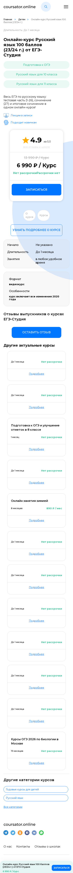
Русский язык (14, 798)
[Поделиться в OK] (20, 832)
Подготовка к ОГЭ (36, 65)
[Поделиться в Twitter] (12, 832)
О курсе (29, 215)
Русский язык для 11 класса (36, 84)
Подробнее (36, 373)
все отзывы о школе (36, 147)
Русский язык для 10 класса (36, 74)
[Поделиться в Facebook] (27, 832)
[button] (46, 7)
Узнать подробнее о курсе (36, 230)
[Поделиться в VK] (34, 832)
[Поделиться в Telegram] (5, 832)
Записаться (36, 189)
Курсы (44, 215)
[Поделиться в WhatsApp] (41, 832)
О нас (8, 846)
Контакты (23, 846)
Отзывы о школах (47, 846)
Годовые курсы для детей (22, 789)
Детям (21, 19)
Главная (8, 19)
